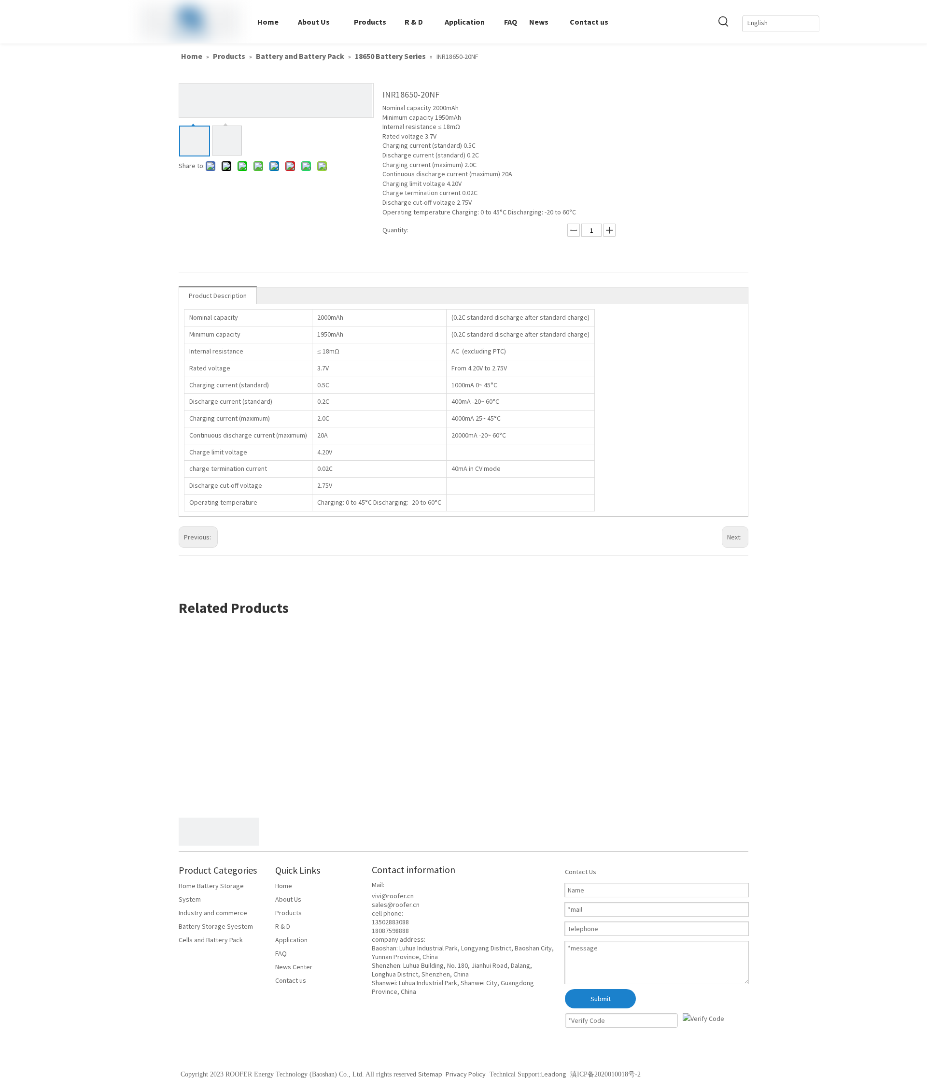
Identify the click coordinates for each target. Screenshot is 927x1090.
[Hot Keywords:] (723, 21)
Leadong (553, 1074)
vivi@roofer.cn (393, 896)
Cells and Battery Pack (211, 939)
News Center (293, 967)
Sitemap (431, 1074)
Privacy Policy (466, 1074)
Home (283, 885)
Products (288, 912)
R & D (282, 926)
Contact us (290, 980)
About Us (288, 899)
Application (291, 939)
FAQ (281, 953)
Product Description (218, 295)
